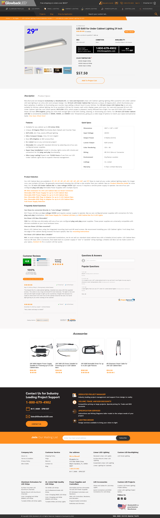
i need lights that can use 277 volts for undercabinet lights (99, 288)
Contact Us (36, 424)
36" (71, 181)
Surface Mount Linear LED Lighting (102, 459)
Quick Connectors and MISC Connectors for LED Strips (103, 491)
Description (29, 96)
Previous (25, 68)
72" (88, 181)
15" (59, 181)
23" (65, 181)
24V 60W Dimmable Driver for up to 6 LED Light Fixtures (92, 364)
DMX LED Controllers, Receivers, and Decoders (79, 497)
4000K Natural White (85, 63)
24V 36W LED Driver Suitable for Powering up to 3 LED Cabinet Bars (66, 365)
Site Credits (25, 463)
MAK (72, 516)
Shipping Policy (50, 456)
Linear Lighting (90, 9)
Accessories (147, 9)
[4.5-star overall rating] (111, 373)
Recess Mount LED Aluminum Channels (31, 493)
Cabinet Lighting (71, 9)
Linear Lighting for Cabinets (102, 465)
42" (75, 181)
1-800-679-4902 (38, 402)
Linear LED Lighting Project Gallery (126, 491)
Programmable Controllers (78, 501)
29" (68, 181)
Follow (83, 275)
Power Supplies (110, 9)
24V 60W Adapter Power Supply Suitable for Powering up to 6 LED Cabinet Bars (41, 365)
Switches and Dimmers (76, 503)
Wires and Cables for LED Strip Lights (103, 486)
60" (81, 181)
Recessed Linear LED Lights (102, 456)
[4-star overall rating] (58, 373)
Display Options (31, 320)
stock (83, 273)
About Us (24, 456)
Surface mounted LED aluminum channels (28, 488)
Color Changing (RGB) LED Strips (55, 494)
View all (84, 294)
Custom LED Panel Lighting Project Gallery (126, 486)
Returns (47, 461)
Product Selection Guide (119, 183)
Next (70, 68)
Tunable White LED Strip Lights (31, 501)
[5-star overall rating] (85, 373)
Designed (58, 516)
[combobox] (123, 14)
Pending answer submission (92, 273)
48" (78, 181)
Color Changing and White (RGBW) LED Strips (29, 497)
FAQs (47, 458)
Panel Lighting (53, 9)
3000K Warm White (84, 66)
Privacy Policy (25, 461)
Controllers (129, 9)
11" (53, 181)
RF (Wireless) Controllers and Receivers (78, 493)
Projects (42, 14)
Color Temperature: (84, 58)
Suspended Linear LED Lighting (104, 463)
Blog (51, 14)
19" (62, 181)
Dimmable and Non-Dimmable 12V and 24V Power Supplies (79, 488)
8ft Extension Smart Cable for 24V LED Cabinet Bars (117, 364)
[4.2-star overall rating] (33, 373)
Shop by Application (65, 14)
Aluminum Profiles (16, 9)
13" (56, 181)
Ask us (96, 35)
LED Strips (35, 9)
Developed (65, 516)
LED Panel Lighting (124, 456)
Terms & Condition (27, 458)
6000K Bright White (84, 61)
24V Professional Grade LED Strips (54, 491)
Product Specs (44, 96)
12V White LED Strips (52, 487)
